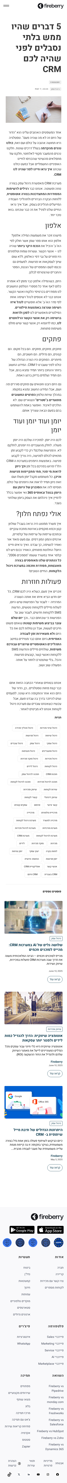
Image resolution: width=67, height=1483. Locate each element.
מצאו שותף (23, 1399)
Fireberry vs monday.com (55, 1399)
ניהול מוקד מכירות (29, 758)
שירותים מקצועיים (19, 1393)
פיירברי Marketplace (51, 1364)
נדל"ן (27, 1274)
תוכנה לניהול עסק (30, 774)
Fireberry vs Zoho (52, 1438)
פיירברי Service (54, 1350)
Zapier (26, 1446)
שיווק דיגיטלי (50, 797)
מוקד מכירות (38, 843)
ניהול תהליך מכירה (24, 728)
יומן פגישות (51, 859)
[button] (6, 6)
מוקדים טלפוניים (20, 1301)
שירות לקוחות (50, 789)
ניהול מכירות (51, 758)
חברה (60, 1268)
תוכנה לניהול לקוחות (21, 781)
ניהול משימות (28, 751)
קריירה (60, 1274)
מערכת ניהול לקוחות (26, 820)
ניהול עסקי (52, 743)
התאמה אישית (32, 859)
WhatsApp (23, 1344)
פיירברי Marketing (52, 1344)
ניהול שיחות (51, 735)
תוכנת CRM (51, 774)
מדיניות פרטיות (48, 1463)
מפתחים (25, 1386)
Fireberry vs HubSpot (50, 1431)
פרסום (37, 805)
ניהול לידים (32, 766)
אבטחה (59, 1463)
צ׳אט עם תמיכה (21, 1420)
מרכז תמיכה (23, 1413)
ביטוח (26, 1268)
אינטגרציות (23, 1337)
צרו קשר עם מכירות (52, 1281)
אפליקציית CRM (32, 866)
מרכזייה (30, 812)
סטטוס (26, 1440)
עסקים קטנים (20, 805)
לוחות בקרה (51, 851)
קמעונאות (24, 1281)
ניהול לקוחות (51, 766)
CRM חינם (33, 874)
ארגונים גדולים (21, 1314)
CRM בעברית (50, 874)
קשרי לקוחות (30, 797)
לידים (22, 843)
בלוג (27, 1406)
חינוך (27, 1287)
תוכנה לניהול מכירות (47, 781)
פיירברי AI (58, 1357)
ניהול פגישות (32, 735)
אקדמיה (25, 1433)
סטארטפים (23, 1308)
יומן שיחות (17, 851)
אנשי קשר (52, 866)
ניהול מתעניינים (49, 751)
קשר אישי (52, 805)
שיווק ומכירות (30, 789)
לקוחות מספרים (54, 1287)
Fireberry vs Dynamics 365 (54, 1446)
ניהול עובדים (17, 743)
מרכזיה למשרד (50, 820)
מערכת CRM (23, 835)
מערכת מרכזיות (50, 828)
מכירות (54, 843)
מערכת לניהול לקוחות (46, 835)
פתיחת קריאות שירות (17, 1426)
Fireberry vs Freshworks (56, 1411)
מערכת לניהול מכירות (25, 828)
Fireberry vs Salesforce (56, 1422)
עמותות (25, 1294)
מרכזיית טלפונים (49, 812)
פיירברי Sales (55, 1337)
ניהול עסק (55, 89)
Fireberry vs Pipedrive (56, 1388)
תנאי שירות (31, 1463)
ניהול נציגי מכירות (48, 728)
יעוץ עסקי (34, 851)
